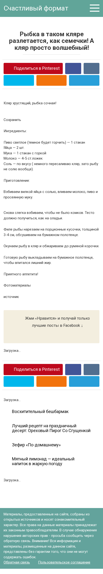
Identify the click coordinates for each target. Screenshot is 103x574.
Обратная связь (17, 562)
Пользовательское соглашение (64, 562)
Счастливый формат (36, 8)
